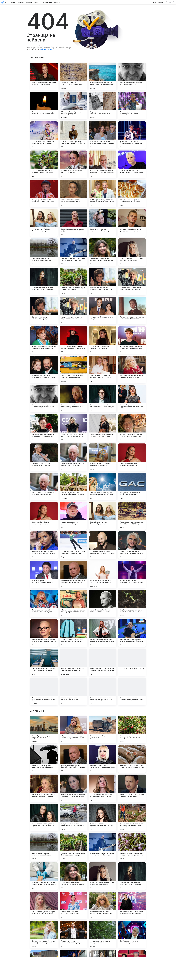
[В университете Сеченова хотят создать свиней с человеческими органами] (132, 876)
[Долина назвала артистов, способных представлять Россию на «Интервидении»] (132, 691)
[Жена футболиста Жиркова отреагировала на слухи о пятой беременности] (102, 369)
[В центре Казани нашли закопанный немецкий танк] (102, 105)
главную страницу (46, 49)
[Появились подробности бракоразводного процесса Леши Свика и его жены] (73, 398)
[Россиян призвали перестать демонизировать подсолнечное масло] (44, 691)
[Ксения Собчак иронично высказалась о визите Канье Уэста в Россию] (73, 809)
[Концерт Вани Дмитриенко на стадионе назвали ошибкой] (132, 281)
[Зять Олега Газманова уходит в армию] (102, 721)
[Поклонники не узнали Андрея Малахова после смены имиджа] (102, 398)
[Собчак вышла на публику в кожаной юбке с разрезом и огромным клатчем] (132, 750)
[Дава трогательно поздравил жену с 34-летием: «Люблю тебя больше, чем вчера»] (73, 779)
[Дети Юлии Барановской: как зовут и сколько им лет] (73, 164)
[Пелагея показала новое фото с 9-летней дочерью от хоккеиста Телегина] (44, 905)
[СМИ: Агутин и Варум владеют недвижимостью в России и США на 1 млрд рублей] (102, 193)
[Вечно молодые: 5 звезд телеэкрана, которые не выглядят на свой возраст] (102, 876)
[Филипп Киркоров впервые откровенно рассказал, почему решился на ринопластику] (132, 545)
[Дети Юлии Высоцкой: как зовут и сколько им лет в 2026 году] (102, 905)
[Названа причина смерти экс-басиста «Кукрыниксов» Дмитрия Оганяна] (44, 398)
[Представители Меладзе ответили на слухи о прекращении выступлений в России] (102, 750)
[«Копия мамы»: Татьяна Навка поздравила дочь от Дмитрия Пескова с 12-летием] (44, 281)
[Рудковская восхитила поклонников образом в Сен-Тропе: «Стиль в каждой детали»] (73, 721)
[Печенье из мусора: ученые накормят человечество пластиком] (102, 457)
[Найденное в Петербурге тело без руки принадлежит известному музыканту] (132, 76)
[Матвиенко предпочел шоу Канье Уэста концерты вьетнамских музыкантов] (132, 779)
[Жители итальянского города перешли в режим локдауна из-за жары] (102, 486)
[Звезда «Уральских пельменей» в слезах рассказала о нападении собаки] (73, 905)
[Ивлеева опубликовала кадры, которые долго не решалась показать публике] (44, 428)
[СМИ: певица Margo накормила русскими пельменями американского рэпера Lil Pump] (132, 809)
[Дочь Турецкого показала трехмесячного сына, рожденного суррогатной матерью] (102, 340)
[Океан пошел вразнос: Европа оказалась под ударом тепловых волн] (102, 76)
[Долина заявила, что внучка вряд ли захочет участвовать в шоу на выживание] (44, 633)
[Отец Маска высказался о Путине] (132, 662)
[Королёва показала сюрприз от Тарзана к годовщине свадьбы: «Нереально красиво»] (44, 934)
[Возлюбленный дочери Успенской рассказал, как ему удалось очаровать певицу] (102, 516)
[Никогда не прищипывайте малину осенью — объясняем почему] (132, 847)
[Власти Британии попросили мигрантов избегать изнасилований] (44, 847)
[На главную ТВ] (5, 2)
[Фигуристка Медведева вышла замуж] (102, 310)
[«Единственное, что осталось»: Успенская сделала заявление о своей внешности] (73, 847)
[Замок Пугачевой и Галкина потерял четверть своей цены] (102, 603)
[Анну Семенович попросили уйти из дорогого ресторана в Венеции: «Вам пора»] (44, 76)
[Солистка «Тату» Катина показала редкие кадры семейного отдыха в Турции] (132, 457)
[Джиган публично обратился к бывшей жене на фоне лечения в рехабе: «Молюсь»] (102, 545)
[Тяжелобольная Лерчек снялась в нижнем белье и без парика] (102, 779)
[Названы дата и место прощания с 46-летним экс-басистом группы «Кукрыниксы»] (73, 252)
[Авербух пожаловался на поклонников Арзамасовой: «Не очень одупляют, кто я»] (44, 369)
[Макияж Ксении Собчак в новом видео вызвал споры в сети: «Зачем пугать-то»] (44, 750)
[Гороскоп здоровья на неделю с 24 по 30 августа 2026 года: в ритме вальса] (132, 516)
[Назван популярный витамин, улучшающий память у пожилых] (73, 486)
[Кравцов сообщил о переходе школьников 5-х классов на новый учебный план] (73, 633)
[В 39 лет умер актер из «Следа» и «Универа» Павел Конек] (132, 905)
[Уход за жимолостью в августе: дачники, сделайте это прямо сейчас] (44, 164)
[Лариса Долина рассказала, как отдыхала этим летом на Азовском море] (132, 721)
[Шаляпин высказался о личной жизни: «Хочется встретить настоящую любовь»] (132, 428)
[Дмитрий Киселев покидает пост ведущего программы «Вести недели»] (73, 574)
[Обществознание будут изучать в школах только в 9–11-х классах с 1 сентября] (44, 662)
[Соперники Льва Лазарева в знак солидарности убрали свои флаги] (73, 545)
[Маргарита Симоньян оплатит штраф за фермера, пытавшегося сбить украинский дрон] (44, 545)
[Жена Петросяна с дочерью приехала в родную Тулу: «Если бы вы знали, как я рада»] (73, 135)
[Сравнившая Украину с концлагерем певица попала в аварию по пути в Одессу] (132, 105)
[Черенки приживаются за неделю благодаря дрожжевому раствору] (73, 281)
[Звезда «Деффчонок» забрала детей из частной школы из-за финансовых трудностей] (102, 633)
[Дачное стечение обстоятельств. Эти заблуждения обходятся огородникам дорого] (132, 934)
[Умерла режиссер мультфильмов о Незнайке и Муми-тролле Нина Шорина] (132, 310)
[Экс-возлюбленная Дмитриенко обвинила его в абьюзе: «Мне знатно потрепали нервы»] (132, 340)
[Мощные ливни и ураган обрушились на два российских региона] (73, 934)
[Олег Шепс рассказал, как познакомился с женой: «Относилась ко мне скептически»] (73, 691)
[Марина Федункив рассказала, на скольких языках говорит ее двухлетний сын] (44, 340)
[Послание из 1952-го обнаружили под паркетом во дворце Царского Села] (73, 76)
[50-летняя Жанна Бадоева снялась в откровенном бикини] (102, 252)
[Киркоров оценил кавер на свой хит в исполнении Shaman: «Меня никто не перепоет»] (102, 662)
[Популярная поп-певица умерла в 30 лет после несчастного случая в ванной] (44, 105)
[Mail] (2, 2)
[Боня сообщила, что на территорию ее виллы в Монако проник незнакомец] (132, 398)
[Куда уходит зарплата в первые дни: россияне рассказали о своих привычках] (73, 662)
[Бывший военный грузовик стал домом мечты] (102, 847)
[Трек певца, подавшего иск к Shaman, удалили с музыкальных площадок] (132, 164)
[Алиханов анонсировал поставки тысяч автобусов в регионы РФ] (44, 809)
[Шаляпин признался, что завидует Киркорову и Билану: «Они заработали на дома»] (102, 281)
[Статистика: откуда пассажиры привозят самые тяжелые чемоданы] (73, 369)
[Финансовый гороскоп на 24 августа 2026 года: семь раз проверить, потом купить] (102, 574)
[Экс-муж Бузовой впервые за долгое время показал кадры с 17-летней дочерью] (132, 223)
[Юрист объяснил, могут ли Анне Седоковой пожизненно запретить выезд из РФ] (132, 252)
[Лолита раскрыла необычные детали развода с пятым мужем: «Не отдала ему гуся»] (73, 340)
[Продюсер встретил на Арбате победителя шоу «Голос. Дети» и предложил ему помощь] (44, 193)
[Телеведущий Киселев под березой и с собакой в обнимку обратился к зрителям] (73, 876)
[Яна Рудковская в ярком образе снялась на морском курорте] (102, 428)
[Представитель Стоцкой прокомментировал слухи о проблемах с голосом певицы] (44, 603)
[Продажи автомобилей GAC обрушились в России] (132, 486)
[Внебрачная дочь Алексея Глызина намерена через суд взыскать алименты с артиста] (132, 135)
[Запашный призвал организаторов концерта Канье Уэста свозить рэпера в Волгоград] (44, 574)
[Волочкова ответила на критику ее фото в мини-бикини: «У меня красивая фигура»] (73, 223)
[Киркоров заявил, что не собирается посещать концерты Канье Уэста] (44, 721)
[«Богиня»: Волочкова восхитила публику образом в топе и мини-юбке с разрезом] (73, 603)
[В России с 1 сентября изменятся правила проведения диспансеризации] (73, 105)
